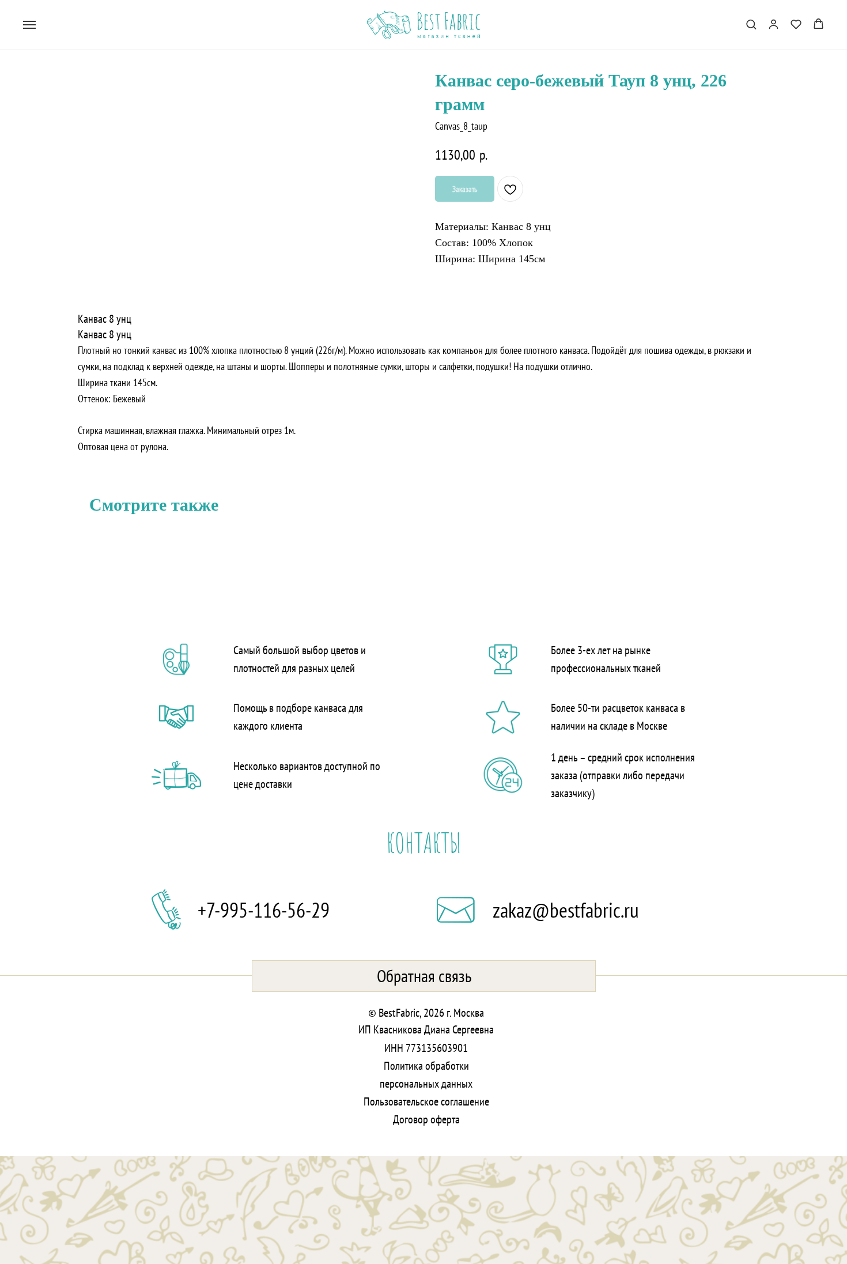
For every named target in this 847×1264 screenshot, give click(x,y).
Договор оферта (426, 1119)
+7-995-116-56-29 (264, 909)
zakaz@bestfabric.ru (566, 909)
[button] (751, 23)
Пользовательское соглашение (426, 1101)
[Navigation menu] (29, 25)
